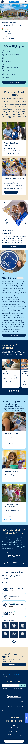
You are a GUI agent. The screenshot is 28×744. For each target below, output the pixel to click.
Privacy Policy (7, 733)
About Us (4, 701)
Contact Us (19, 708)
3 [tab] (13, 391)
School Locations (20, 704)
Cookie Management (13, 734)
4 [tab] (15, 391)
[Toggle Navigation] (25, 2)
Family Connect (20, 706)
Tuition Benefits (20, 713)
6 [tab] (18, 391)
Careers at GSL (20, 701)
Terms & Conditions (18, 733)
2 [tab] (11, 391)
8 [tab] (20, 562)
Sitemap (4, 710)
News (3, 704)
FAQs (3, 708)
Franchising (19, 710)
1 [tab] (9, 391)
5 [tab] (16, 391)
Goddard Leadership (7, 706)
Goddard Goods (6, 713)
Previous (2, 12)
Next (25, 12)
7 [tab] (18, 562)
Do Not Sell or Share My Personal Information (14, 735)
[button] (14, 588)
